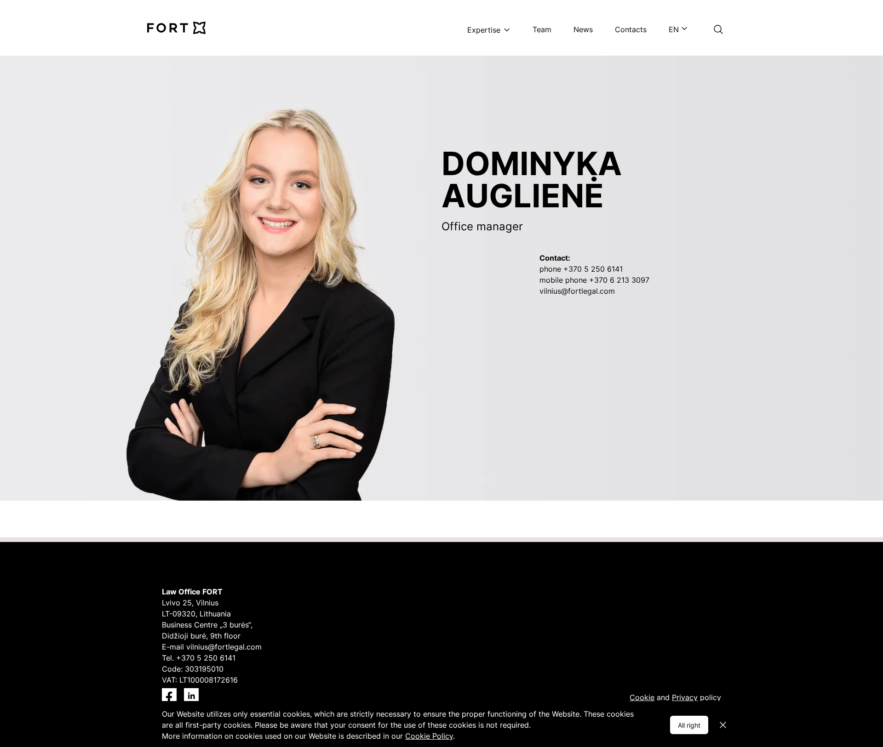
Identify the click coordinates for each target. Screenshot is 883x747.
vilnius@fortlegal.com (224, 646)
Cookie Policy (429, 736)
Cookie (642, 697)
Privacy (685, 697)
